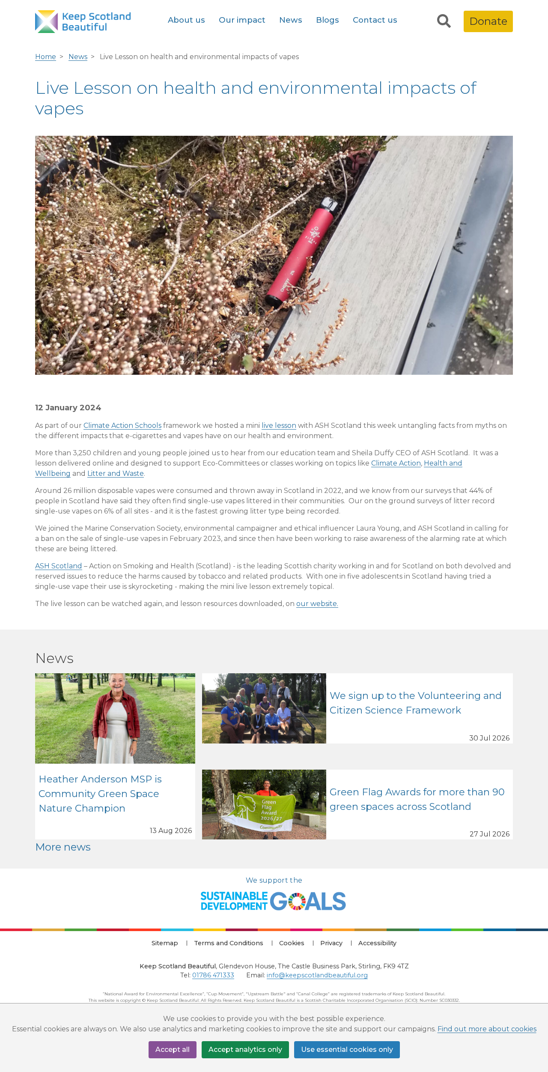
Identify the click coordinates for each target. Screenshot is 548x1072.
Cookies (291, 943)
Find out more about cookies (487, 1029)
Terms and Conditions (228, 943)
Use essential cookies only (347, 1049)
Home (45, 57)
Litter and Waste (115, 473)
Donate (488, 21)
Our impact (242, 20)
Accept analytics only (245, 1049)
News (290, 20)
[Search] (444, 21)
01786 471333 (213, 975)
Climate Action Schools (122, 425)
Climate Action (396, 463)
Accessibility (377, 943)
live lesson (279, 425)
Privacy (331, 943)
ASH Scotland (58, 566)
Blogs (327, 20)
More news (63, 847)
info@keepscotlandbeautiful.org (317, 975)
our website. (317, 604)
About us (186, 20)
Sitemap (165, 943)
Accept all (172, 1049)
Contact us (375, 20)
